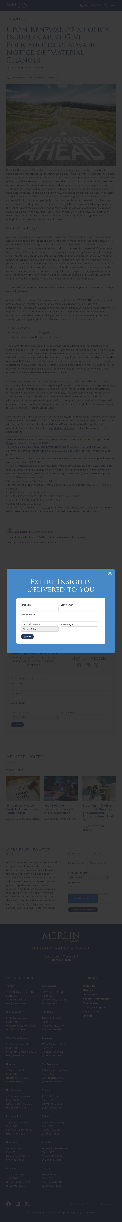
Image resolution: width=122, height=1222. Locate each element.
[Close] (110, 573)
